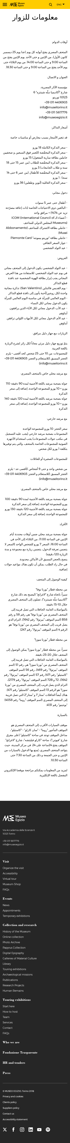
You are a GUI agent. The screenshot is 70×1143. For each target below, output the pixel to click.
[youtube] (39, 1129)
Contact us (8, 1113)
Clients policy (10, 1102)
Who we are (11, 1042)
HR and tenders (14, 1062)
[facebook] (13, 1129)
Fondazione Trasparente (20, 1052)
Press (6, 1073)
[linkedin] (31, 1129)
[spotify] (48, 1129)
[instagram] (22, 1129)
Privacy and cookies (13, 1096)
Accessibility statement (15, 1119)
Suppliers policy (11, 1108)
